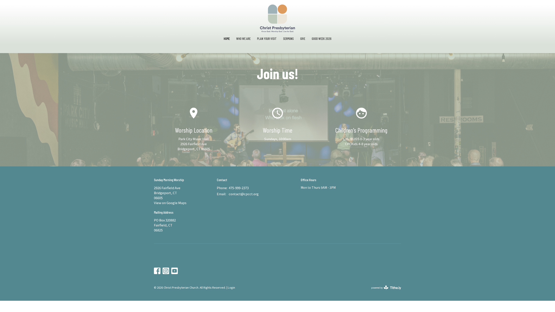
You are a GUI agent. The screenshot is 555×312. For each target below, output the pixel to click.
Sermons (288, 39)
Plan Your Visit (267, 39)
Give (302, 39)
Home (227, 39)
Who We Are (243, 39)
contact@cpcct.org (244, 194)
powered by (384, 291)
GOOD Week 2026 (321, 39)
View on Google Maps (170, 202)
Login (231, 287)
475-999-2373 (239, 187)
